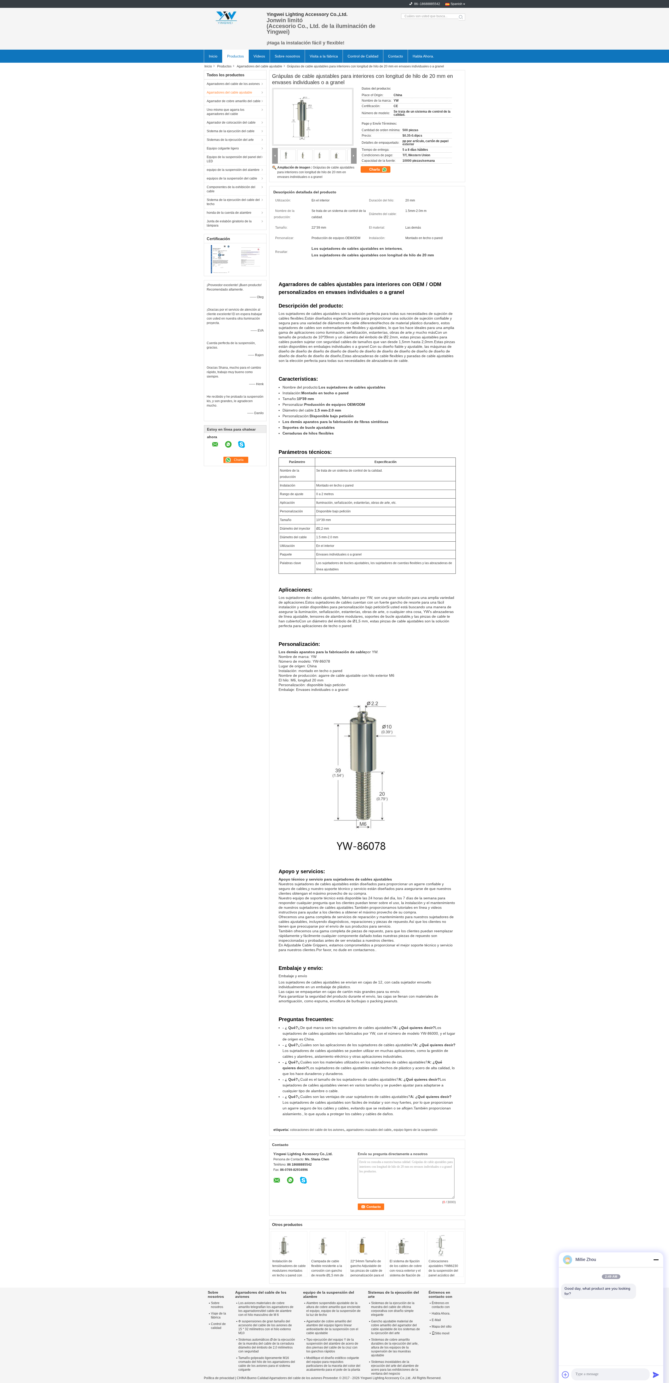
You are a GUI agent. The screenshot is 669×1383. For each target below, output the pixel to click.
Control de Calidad (363, 56)
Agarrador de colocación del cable (231, 122)
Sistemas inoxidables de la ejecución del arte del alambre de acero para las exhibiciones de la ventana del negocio (395, 1367)
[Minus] (656, 1260)
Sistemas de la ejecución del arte (230, 140)
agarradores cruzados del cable (368, 1130)
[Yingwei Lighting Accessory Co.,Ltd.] (232, 17)
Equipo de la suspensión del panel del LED (234, 159)
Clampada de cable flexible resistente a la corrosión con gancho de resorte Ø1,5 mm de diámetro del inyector (327, 1270)
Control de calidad (218, 1326)
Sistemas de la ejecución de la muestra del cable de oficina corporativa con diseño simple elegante (392, 1309)
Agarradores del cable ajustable (259, 66)
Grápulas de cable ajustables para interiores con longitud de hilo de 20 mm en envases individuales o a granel (315, 172)
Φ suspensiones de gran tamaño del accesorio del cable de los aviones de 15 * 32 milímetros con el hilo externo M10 (265, 1327)
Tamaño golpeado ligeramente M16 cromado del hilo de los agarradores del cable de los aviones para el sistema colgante (266, 1364)
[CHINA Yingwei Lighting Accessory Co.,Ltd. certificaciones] (219, 259)
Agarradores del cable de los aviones (233, 84)
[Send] (656, 1374)
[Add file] (565, 1374)
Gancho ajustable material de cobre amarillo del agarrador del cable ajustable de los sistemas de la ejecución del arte (395, 1327)
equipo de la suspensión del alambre (233, 170)
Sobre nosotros (287, 56)
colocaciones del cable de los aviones (317, 1130)
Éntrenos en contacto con (441, 1305)
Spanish (456, 4)
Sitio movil (442, 1333)
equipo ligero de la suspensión (415, 1130)
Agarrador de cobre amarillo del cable (234, 101)
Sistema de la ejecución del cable (231, 131)
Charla (375, 169)
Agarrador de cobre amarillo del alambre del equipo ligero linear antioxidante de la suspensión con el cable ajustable (332, 1327)
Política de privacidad (219, 1378)
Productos (235, 56)
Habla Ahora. (423, 56)
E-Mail (436, 1320)
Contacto (395, 56)
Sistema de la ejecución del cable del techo (233, 202)
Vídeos (259, 56)
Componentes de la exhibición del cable (231, 189)
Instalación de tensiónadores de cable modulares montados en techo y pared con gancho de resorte (289, 1270)
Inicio (213, 56)
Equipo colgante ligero (223, 148)
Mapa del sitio (442, 1326)
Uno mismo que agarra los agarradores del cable (225, 112)
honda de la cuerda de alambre (229, 213)
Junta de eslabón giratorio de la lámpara (229, 223)
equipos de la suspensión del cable (232, 178)
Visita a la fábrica (324, 56)
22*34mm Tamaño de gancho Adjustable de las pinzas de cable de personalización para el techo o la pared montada (367, 1273)
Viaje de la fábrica (218, 1315)
